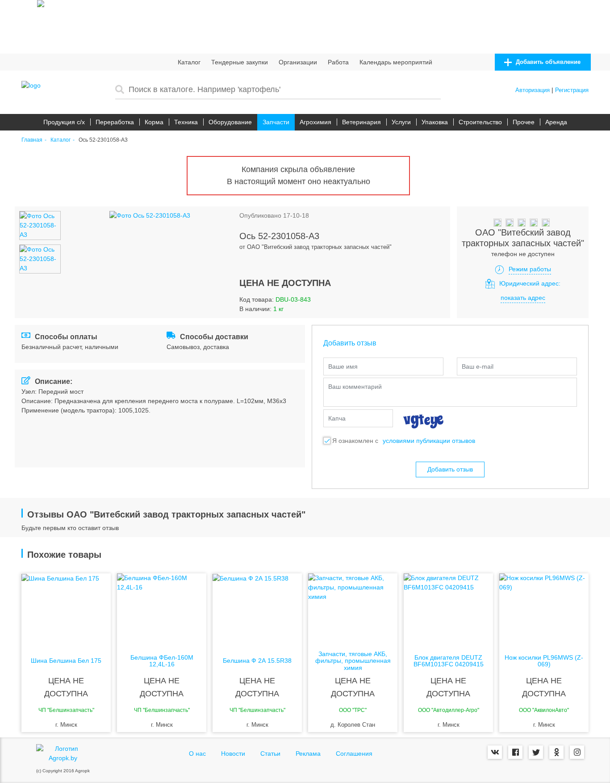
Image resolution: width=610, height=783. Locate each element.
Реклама (308, 753)
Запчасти (276, 122)
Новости (233, 753)
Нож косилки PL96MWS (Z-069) (544, 661)
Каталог (189, 62)
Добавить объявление (547, 62)
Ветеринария (361, 122)
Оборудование (230, 122)
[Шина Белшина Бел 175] (66, 609)
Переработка (115, 122)
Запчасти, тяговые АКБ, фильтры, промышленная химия (353, 661)
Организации (298, 62)
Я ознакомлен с (355, 440)
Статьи (270, 753)
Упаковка (435, 122)
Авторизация (532, 90)
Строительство (480, 122)
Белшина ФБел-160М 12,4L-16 (161, 661)
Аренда (556, 122)
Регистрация (572, 90)
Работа (338, 62)
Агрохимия (315, 122)
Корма (154, 122)
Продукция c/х (64, 122)
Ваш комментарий (355, 386)
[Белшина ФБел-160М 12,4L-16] (161, 609)
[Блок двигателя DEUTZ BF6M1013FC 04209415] (448, 609)
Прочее (524, 122)
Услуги (401, 122)
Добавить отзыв (450, 469)
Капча (337, 418)
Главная (31, 140)
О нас (197, 753)
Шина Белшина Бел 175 (66, 660)
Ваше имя (343, 366)
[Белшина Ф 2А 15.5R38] (257, 609)
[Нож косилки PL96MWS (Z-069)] (544, 609)
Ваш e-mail (477, 366)
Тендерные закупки (239, 62)
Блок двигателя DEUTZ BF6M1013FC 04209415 (449, 661)
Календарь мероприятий (395, 62)
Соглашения (354, 753)
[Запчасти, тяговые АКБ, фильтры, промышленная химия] (352, 609)
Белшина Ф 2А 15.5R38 (257, 660)
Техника (186, 122)
